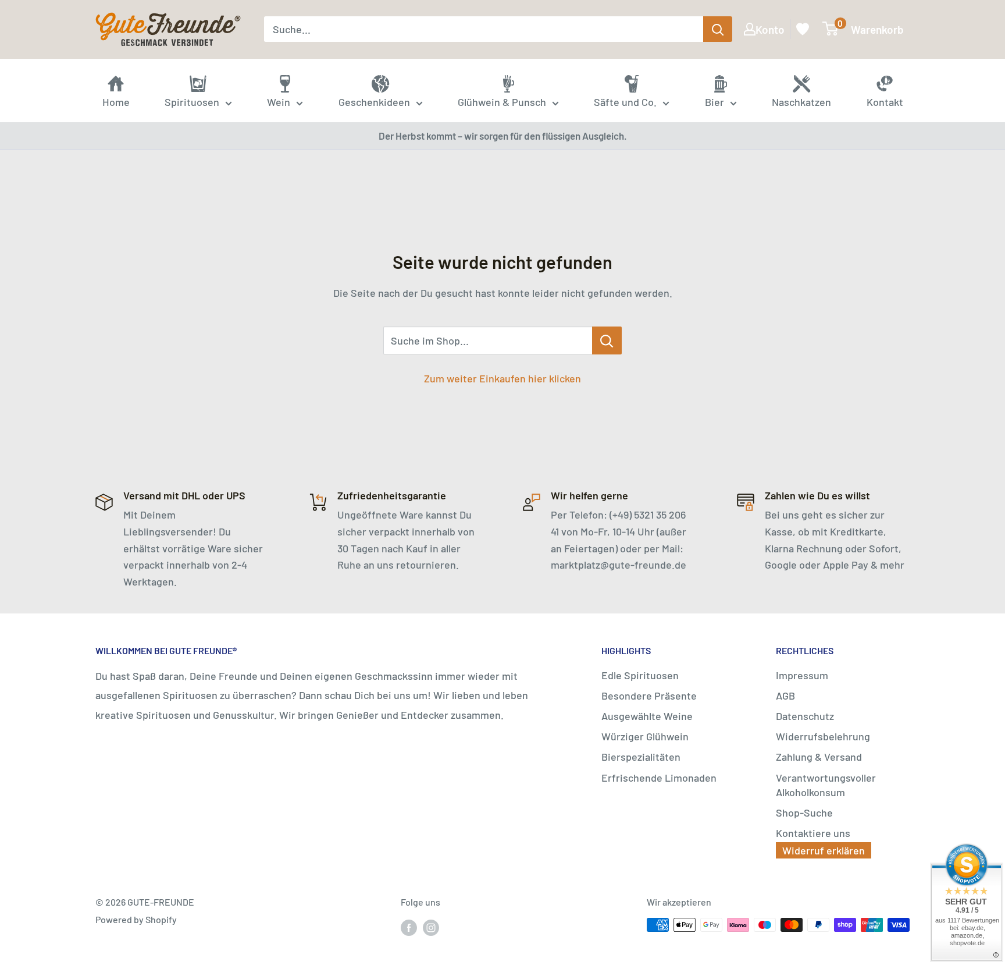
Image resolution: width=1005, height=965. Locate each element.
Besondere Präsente (649, 695)
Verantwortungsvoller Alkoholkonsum (826, 785)
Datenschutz (805, 715)
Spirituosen (192, 101)
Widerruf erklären (823, 850)
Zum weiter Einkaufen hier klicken (502, 378)
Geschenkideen (374, 101)
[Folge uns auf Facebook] (409, 927)
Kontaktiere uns (813, 832)
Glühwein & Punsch (502, 101)
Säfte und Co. (625, 101)
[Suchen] (717, 29)
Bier (714, 101)
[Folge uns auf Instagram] (431, 927)
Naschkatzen (801, 101)
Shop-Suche (804, 812)
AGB (785, 695)
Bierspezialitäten (640, 756)
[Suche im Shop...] (607, 340)
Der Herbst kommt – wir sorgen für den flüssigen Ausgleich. (503, 135)
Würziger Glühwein (645, 736)
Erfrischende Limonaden (659, 777)
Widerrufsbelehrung (823, 736)
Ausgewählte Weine (647, 715)
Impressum (802, 675)
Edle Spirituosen (640, 675)
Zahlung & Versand (819, 756)
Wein (278, 101)
